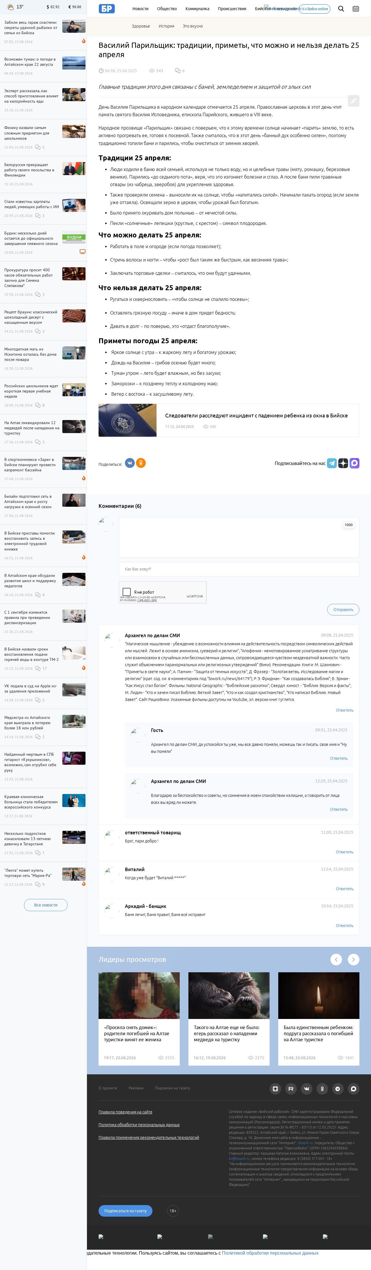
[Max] (354, 463)
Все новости (45, 905)
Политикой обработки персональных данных (270, 1253)
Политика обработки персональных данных (139, 1124)
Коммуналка (197, 8)
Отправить (343, 609)
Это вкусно (193, 26)
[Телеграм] (331, 463)
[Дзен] (342, 463)
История (166, 26)
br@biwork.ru (239, 1158)
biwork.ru (305, 1143)
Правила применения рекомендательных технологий (149, 1137)
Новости (140, 8)
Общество (167, 8)
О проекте (108, 1088)
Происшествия (232, 8)
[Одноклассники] (141, 463)
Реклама (136, 1088)
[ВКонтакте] (130, 463)
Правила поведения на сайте (125, 1112)
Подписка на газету (172, 1088)
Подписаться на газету (125, 1211)
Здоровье (141, 26)
